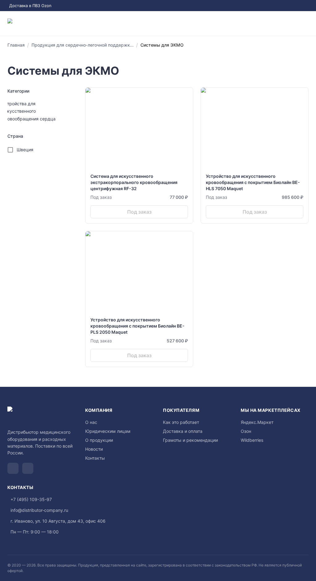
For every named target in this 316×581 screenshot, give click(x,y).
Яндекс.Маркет (257, 422)
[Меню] (306, 23)
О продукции (99, 440)
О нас (91, 422)
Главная (16, 45)
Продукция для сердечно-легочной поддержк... (82, 45)
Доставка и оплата (182, 431)
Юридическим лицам (108, 431)
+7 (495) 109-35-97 (31, 499)
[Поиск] (281, 23)
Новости (94, 449)
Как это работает (181, 422)
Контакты (95, 458)
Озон (246, 431)
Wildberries (252, 440)
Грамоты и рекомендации (190, 440)
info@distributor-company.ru (39, 510)
